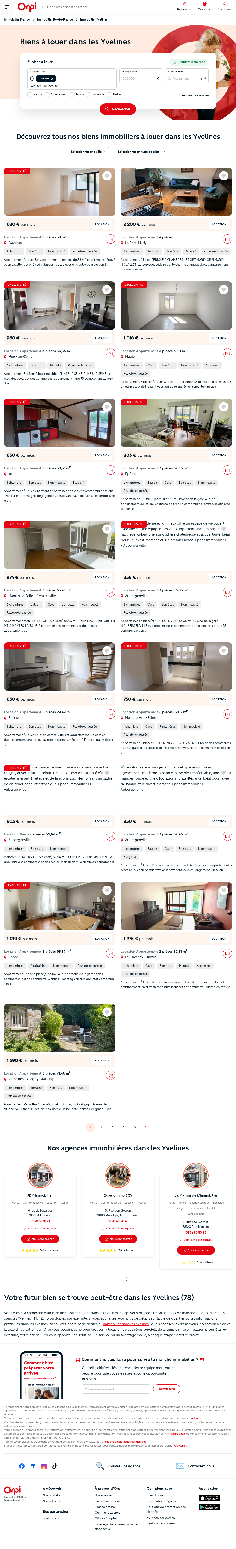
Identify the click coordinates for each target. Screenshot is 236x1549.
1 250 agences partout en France (65, 7)
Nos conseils (51, 1495)
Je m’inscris (167, 1389)
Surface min (175, 71)
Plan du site (155, 1495)
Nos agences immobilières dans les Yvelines (118, 1148)
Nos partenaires (56, 1512)
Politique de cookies (161, 1517)
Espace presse (105, 1507)
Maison (37, 94)
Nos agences (103, 1495)
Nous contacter (42, 1239)
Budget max (129, 71)
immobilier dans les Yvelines (126, 1324)
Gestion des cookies (161, 1523)
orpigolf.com (52, 1518)
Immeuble (98, 94)
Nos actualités (52, 1501)
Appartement (59, 94)
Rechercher (121, 109)
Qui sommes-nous (107, 1501)
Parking (117, 94)
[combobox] (57, 78)
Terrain (80, 94)
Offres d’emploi (106, 1518)
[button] (52, 79)
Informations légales (161, 1501)
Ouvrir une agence (107, 1512)
